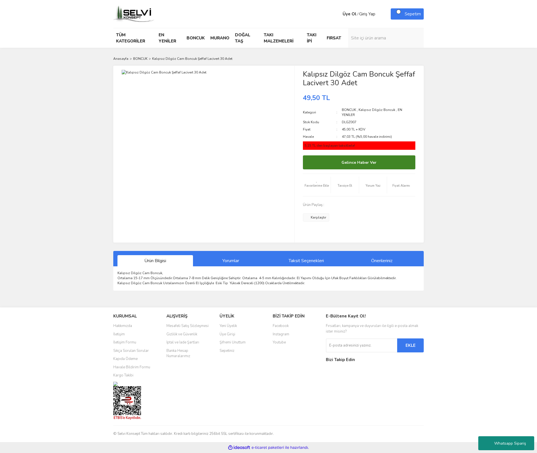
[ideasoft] (239, 447)
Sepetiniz (227, 350)
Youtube (279, 342)
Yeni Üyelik (228, 325)
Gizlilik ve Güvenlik (181, 334)
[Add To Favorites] (317, 185)
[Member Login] (337, 14)
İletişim (119, 334)
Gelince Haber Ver (358, 162)
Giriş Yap (367, 14)
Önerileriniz (381, 261)
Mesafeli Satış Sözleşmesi (187, 325)
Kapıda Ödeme (125, 358)
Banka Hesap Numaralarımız (178, 353)
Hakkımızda (122, 325)
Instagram (281, 334)
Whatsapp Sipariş (510, 443)
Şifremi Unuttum (233, 342)
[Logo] (134, 13)
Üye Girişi (227, 334)
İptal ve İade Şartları (182, 342)
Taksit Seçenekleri (306, 261)
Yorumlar (230, 261)
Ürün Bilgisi (155, 261)
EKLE (411, 345)
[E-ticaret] (267, 447)
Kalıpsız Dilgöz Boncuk (377, 110)
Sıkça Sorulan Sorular (131, 350)
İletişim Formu (124, 342)
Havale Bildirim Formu (131, 367)
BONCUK (349, 110)
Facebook (281, 325)
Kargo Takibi (123, 375)
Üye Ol (350, 14)
